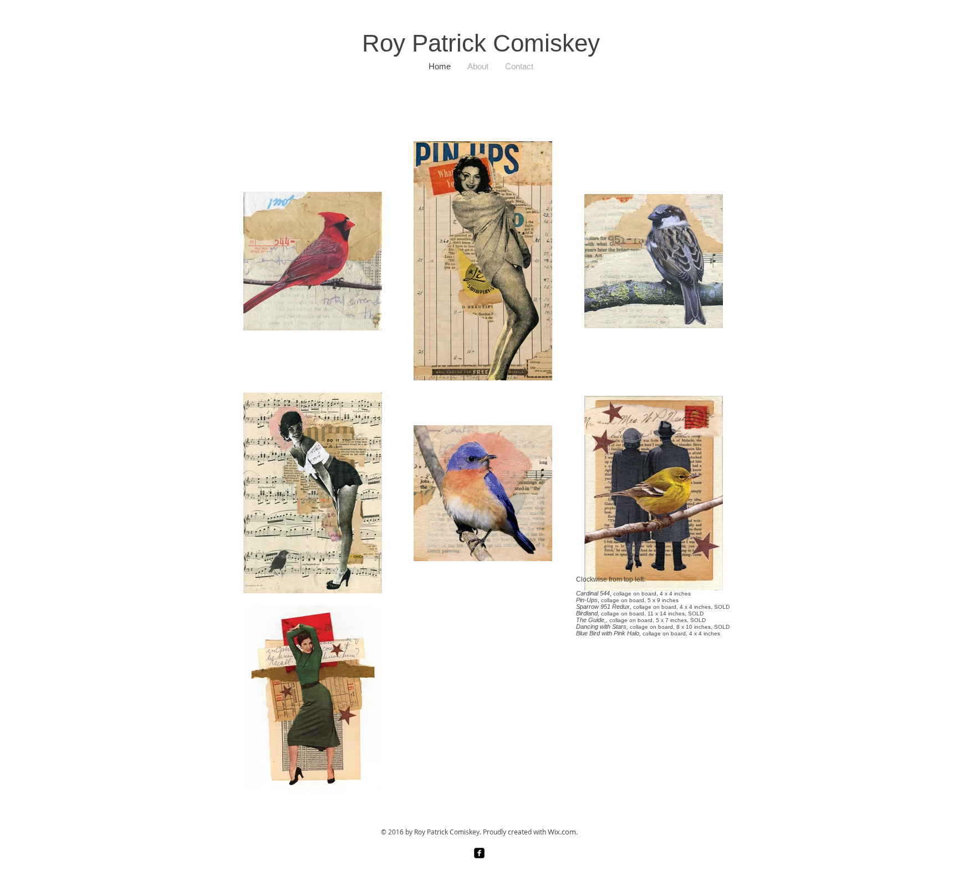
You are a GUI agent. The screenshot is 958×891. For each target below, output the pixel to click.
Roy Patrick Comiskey (481, 43)
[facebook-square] (479, 853)
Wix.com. (563, 832)
